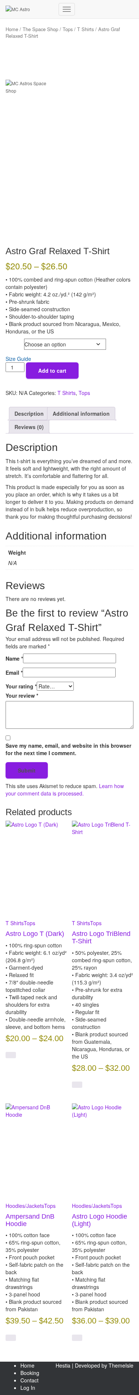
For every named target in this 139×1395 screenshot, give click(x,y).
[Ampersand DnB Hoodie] (36, 1150)
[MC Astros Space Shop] (29, 9)
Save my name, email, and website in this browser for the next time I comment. (68, 749)
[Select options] (11, 1055)
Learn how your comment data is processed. (65, 789)
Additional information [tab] (81, 413)
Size (12, 342)
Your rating (21, 686)
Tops (68, 29)
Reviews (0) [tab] (29, 427)
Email (14, 672)
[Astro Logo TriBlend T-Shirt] (102, 867)
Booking (29, 1372)
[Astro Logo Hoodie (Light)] (102, 1150)
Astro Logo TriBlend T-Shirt (101, 937)
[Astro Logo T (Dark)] (36, 867)
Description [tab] (29, 413)
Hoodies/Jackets (25, 1205)
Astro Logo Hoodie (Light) (99, 1220)
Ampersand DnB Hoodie (30, 1220)
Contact (29, 1380)
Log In (27, 1387)
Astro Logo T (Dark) (35, 933)
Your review (22, 695)
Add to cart (52, 370)
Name (14, 658)
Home (27, 1365)
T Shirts (85, 29)
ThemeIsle (121, 1365)
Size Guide (18, 358)
